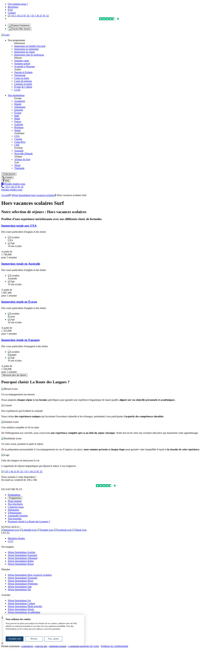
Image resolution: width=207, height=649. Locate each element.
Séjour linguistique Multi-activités (25, 606)
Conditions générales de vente (83, 646)
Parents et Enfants (23, 72)
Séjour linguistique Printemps (23, 583)
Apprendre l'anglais (18, 515)
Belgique (18, 127)
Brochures (13, 7)
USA (17, 136)
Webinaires (13, 509)
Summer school (22, 63)
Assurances (27, 646)
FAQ (10, 9)
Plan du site (41, 646)
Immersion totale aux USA (19, 225)
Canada (18, 139)
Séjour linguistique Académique (24, 612)
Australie (18, 150)
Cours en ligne (21, 78)
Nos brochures (15, 504)
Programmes (15, 498)
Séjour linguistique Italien (21, 561)
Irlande (17, 104)
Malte (17, 118)
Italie (16, 115)
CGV (10, 541)
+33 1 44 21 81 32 (39, 15)
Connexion (24, 25)
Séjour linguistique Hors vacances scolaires (30, 575)
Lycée (17, 89)
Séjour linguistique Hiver (20, 580)
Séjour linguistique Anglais (21, 552)
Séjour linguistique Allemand (22, 558)
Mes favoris (24, 29)
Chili (16, 144)
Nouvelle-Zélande (23, 153)
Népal (17, 165)
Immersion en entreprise (26, 49)
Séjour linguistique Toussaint (22, 577)
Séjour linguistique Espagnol (22, 555)
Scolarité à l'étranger (24, 66)
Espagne (18, 109)
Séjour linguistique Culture (21, 603)
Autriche (18, 124)
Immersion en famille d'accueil (29, 46)
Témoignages (15, 512)
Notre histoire (15, 501)
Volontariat (19, 75)
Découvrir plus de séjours (14, 375)
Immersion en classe (24, 52)
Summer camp (21, 60)
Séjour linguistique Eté (19, 589)
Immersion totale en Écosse (19, 301)
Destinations (14, 494)
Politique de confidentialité (114, 646)
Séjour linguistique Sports (21, 609)
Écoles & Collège (23, 86)
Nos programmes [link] (16, 40)
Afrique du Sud (22, 159)
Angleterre (19, 101)
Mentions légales (16, 538)
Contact (12, 12)
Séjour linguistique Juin (20, 586)
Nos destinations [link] (16, 95)
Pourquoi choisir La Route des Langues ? (29, 521)
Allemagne (19, 107)
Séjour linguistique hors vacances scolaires (33, 195)
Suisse (17, 130)
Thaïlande (19, 168)
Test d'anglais (15, 518)
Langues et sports (23, 84)
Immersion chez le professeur (29, 54)
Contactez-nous (16, 507)
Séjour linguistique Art (19, 600)
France (17, 121)
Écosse (17, 112)
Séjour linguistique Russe (21, 564)
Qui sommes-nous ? (18, 4)
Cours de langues (23, 81)
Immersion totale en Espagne (20, 340)
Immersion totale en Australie (20, 263)
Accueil (5, 195)
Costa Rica (19, 142)
